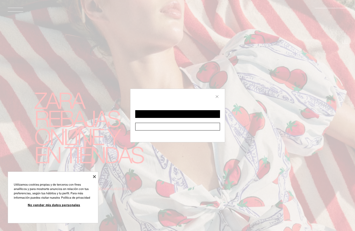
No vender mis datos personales (54, 204)
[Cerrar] (94, 177)
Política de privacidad (75, 197)
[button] (177, 114)
